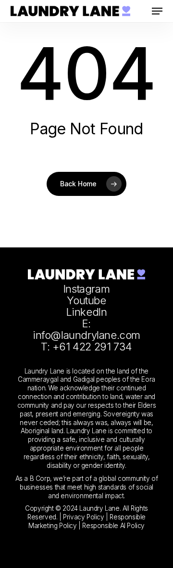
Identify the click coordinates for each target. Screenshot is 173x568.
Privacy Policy (83, 517)
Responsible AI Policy (113, 525)
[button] (157, 11)
